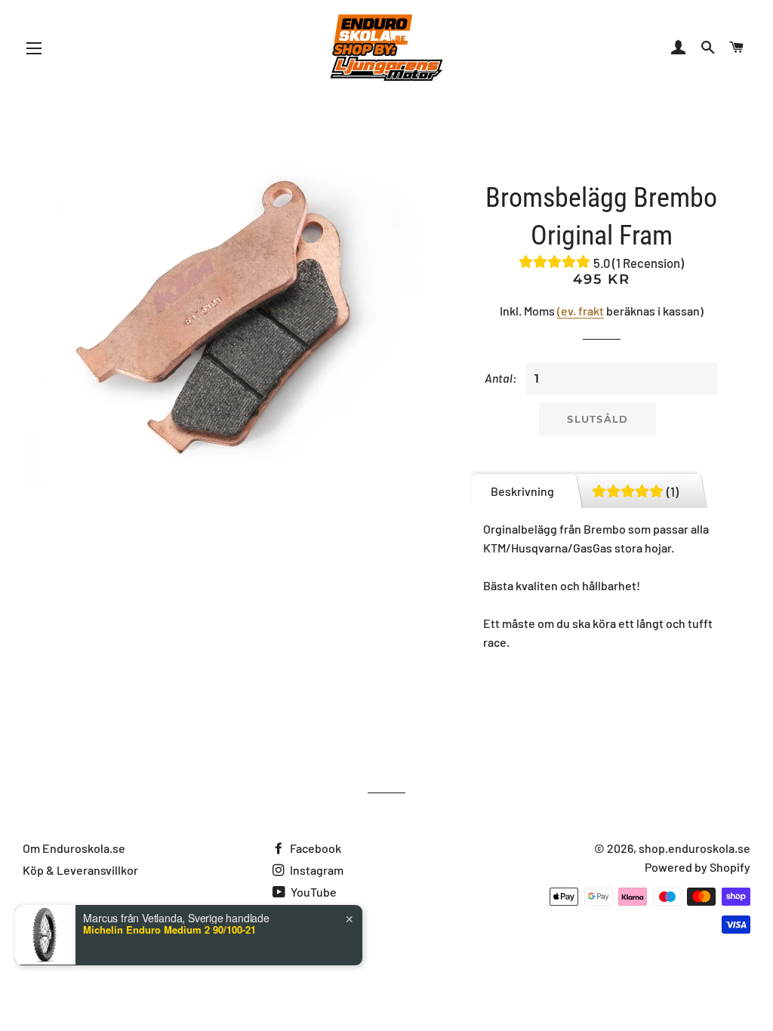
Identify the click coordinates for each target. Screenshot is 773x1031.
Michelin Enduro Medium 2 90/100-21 (169, 930)
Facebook (314, 848)
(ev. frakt (580, 310)
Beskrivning (522, 491)
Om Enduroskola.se (74, 848)
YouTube (312, 892)
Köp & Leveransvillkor (80, 870)
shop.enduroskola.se (694, 848)
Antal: (500, 378)
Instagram (315, 870)
